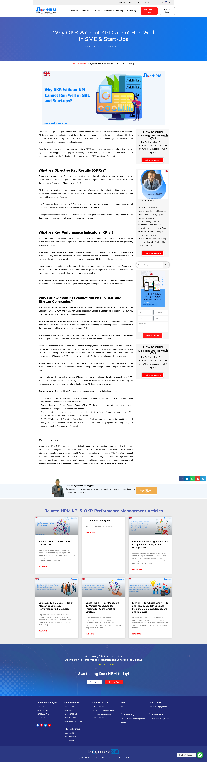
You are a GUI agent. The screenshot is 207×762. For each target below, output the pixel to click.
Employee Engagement (158, 707)
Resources (87, 10)
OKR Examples (70, 737)
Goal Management (99, 707)
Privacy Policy (117, 758)
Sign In (146, 2)
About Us (121, 2)
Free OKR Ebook (70, 714)
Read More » (43, 566)
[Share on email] (197, 478)
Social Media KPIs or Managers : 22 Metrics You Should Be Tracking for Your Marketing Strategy (103, 607)
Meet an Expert (167, 10)
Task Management (99, 717)
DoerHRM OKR (42, 710)
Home (74, 64)
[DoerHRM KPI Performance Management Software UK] (46, 11)
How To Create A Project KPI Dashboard (54, 543)
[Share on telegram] (203, 478)
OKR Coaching (70, 733)
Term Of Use (127, 758)
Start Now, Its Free (149, 10)
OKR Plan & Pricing (44, 714)
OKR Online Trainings (73, 721)
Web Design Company (103, 759)
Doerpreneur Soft (93, 758)
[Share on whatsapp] (192, 478)
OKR (122, 707)
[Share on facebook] (181, 478)
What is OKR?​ (69, 707)
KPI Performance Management (133, 718)
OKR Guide (68, 710)
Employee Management (101, 714)
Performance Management (103, 710)
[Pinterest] (41, 725)
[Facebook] (37, 725)
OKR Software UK (105, 758)
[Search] (166, 265)
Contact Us (138, 2)
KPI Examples (69, 740)
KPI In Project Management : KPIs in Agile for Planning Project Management (150, 544)
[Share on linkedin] (187, 478)
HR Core (124, 722)
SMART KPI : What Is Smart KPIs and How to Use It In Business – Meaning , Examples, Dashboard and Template (150, 607)
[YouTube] (49, 725)
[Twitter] (45, 725)
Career (129, 2)
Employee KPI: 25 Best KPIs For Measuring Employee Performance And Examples (56, 606)
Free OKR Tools (70, 717)
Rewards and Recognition (159, 718)
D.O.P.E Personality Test (98, 520)
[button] (153, 160)
